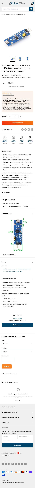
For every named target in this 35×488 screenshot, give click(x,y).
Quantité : (4, 116)
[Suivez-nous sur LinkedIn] (22, 464)
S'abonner (17, 445)
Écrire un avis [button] (17, 325)
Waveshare (5, 75)
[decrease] (10, 116)
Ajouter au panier (17, 122)
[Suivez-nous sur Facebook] (3, 464)
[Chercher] (31, 9)
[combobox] (15, 9)
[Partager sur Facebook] (22, 129)
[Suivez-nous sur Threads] (25, 464)
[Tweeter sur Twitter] (29, 129)
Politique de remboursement (9, 374)
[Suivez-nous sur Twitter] (6, 464)
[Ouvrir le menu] (2, 3)
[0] (32, 4)
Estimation (6, 366)
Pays (3, 340)
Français (5, 455)
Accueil (2, 14)
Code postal (5, 356)
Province (4, 348)
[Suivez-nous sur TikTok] (19, 464)
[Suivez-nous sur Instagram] (9, 464)
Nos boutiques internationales (9, 453)
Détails (5, 143)
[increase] (20, 116)
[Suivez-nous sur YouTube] (16, 464)
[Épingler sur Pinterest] (25, 129)
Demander (21, 143)
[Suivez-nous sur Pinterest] (12, 464)
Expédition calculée (13, 86)
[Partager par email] (32, 129)
